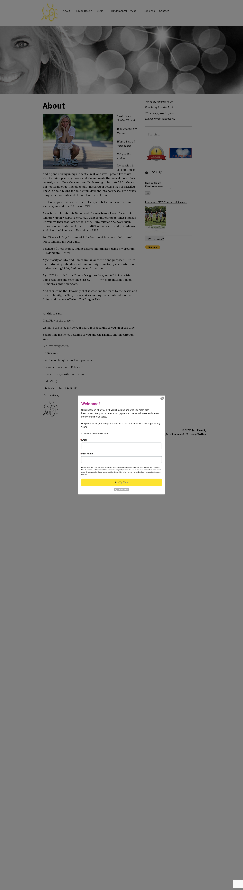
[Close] (162, 398)
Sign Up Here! (121, 482)
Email (84, 440)
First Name (87, 453)
